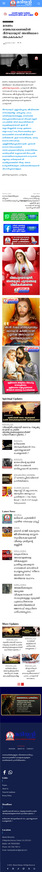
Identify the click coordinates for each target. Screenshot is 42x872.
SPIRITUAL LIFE (8, 21)
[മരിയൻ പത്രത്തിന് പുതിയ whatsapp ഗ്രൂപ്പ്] (7, 519)
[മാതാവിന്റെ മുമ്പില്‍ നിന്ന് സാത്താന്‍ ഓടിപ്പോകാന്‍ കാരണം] (7, 463)
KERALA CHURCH (20, 551)
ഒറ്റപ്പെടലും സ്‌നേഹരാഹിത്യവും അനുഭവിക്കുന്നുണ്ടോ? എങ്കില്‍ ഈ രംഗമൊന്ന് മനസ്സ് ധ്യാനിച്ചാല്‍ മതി (30, 202)
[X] (17, 50)
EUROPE (17, 527)
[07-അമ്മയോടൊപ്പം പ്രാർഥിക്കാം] (21, 705)
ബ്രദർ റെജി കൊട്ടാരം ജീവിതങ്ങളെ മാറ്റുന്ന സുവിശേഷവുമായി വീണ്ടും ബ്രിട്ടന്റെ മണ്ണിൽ (27, 538)
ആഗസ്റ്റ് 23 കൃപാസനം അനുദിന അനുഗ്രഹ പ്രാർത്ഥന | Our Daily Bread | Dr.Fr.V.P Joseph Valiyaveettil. (26, 497)
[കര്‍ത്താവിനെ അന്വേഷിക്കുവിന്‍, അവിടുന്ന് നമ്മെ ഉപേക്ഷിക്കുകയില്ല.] (11, 659)
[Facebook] (12, 50)
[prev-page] (18, 684)
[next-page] (22, 684)
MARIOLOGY (18, 440)
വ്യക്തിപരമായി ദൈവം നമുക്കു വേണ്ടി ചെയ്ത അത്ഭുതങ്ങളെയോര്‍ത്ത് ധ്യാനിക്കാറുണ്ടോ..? (21, 431)
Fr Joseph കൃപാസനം (21, 487)
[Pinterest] (22, 50)
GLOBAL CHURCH (20, 584)
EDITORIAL (18, 514)
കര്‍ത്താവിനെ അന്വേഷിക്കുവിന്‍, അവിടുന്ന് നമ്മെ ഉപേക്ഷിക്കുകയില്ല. (11, 672)
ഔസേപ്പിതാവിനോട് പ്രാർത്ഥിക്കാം (24, 474)
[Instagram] (13, 869)
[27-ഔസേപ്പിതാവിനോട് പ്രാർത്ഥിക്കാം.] (7, 479)
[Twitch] (24, 869)
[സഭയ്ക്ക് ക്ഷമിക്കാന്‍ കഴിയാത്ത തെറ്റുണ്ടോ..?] (31, 631)
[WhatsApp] (27, 50)
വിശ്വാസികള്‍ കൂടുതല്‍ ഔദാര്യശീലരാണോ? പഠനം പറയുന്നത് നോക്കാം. (31, 673)
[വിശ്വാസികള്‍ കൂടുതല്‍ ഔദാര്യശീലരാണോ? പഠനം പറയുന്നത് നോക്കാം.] (31, 659)
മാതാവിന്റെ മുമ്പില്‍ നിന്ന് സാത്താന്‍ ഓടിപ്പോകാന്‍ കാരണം (26, 465)
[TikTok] (18, 869)
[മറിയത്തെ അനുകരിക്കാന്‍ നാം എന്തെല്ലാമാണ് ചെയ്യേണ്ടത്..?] (7, 445)
